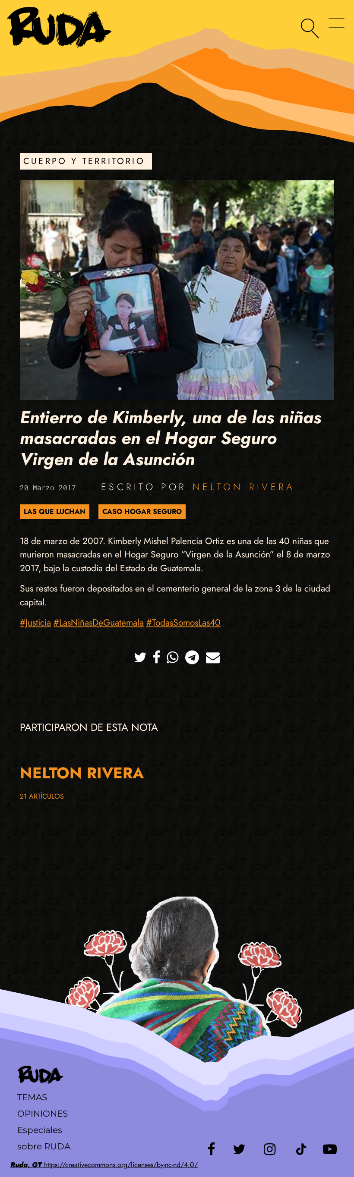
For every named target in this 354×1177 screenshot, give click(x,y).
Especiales (39, 1130)
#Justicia (35, 622)
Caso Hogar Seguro (142, 511)
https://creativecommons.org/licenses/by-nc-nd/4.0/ (104, 1165)
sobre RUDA (43, 1146)
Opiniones (42, 1113)
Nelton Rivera (244, 487)
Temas (32, 1097)
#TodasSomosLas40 (183, 622)
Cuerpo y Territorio (84, 161)
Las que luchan (54, 511)
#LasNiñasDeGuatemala (99, 622)
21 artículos (42, 796)
